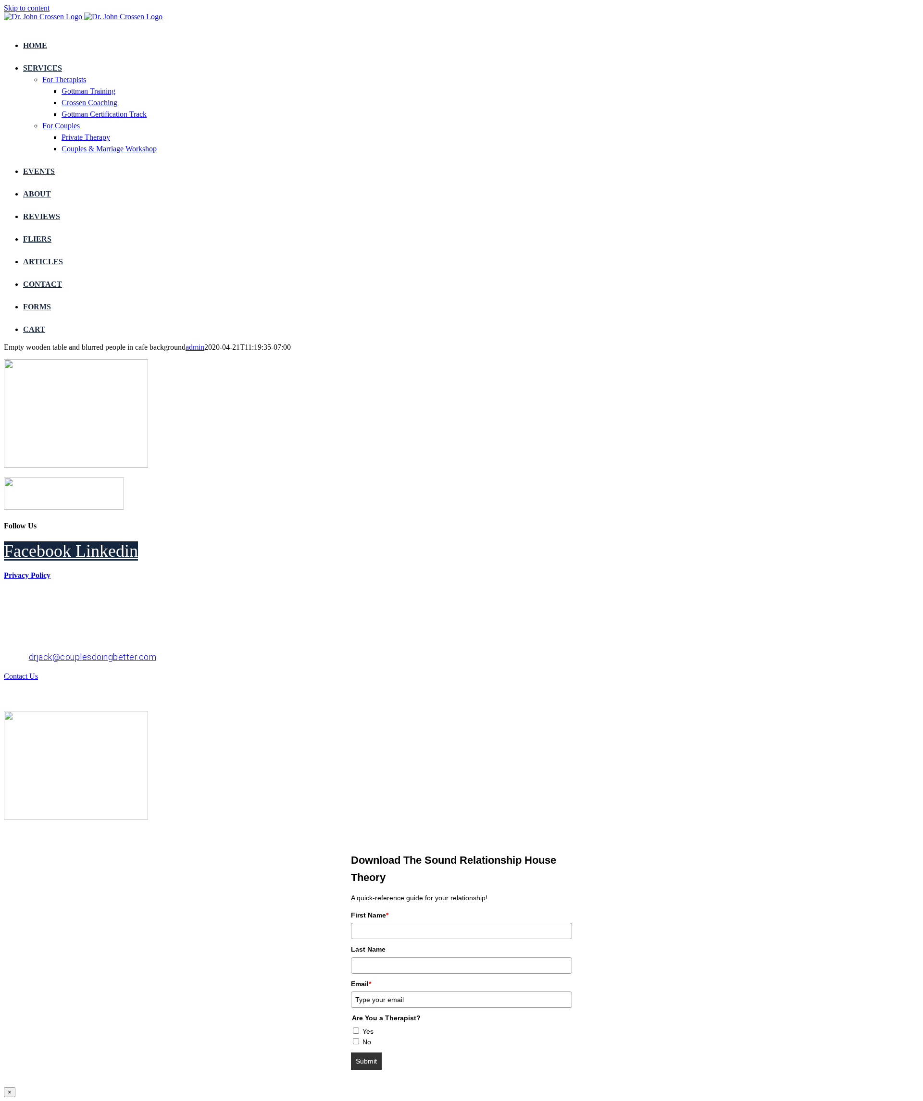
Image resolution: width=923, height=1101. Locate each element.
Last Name (368, 949)
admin (195, 347)
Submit (366, 1061)
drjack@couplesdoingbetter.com (93, 657)
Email (361, 984)
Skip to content (27, 8)
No (366, 1042)
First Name (369, 915)
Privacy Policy (27, 575)
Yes (368, 1031)
